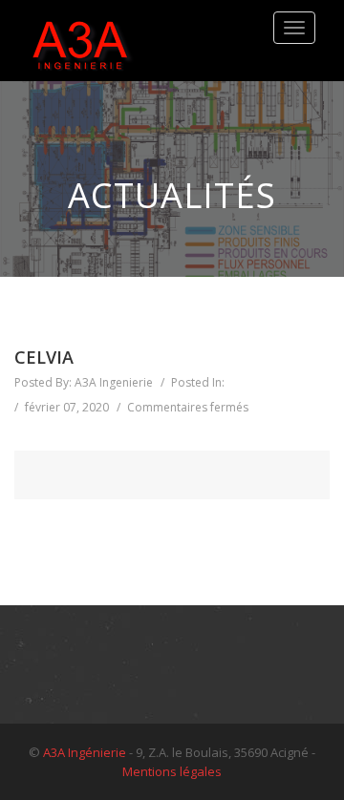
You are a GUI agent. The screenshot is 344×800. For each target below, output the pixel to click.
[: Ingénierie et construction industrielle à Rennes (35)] (81, 40)
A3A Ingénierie (84, 752)
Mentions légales (172, 771)
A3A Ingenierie (114, 382)
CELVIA (44, 358)
